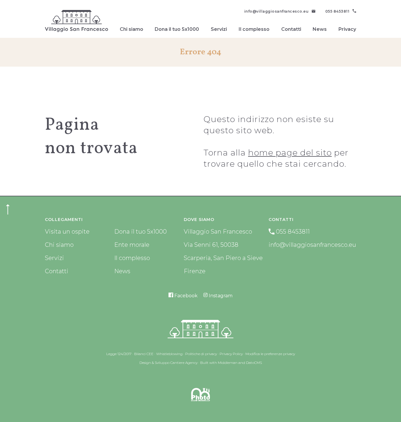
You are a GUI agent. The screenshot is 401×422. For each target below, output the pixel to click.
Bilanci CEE (144, 354)
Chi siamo (131, 29)
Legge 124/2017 (119, 354)
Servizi (219, 29)
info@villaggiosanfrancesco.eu (312, 244)
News (320, 29)
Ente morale (131, 244)
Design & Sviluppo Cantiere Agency (168, 362)
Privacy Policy (231, 354)
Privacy (347, 29)
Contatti (291, 29)
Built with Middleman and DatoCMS (231, 362)
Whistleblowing (169, 354)
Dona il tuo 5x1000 (177, 29)
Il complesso (254, 29)
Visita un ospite (67, 231)
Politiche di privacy (201, 354)
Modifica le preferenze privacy (270, 354)
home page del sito (290, 153)
